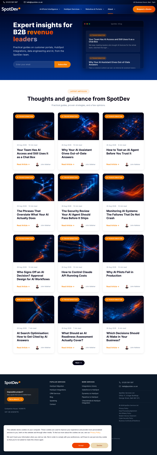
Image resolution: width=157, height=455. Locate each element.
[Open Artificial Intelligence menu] (59, 9)
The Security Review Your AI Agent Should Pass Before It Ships (76, 214)
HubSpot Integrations (58, 390)
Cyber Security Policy (126, 418)
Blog (51, 397)
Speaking (53, 401)
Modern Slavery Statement (127, 416)
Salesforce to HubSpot (90, 390)
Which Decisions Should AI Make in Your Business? (122, 336)
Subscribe (62, 64)
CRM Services (55, 393)
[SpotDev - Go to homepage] (11, 9)
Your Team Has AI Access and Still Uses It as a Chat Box (32, 153)
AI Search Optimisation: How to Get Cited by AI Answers (33, 336)
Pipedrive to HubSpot (90, 397)
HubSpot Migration (57, 386)
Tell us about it (14, 399)
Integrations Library (89, 386)
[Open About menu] (114, 9)
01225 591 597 (127, 382)
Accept (80, 445)
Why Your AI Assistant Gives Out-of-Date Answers (77, 153)
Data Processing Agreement (128, 411)
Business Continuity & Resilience (129, 421)
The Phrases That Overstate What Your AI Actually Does (33, 214)
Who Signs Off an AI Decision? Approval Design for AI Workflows (33, 275)
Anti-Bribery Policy (125, 413)
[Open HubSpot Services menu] (81, 9)
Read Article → (23, 164)
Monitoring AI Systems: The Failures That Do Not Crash (123, 214)
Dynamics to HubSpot (90, 393)
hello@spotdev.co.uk (130, 386)
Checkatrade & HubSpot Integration (91, 402)
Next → (78, 363)
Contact (53, 404)
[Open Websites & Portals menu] (103, 9)
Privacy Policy (95, 432)
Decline (99, 445)
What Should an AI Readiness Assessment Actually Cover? (77, 336)
